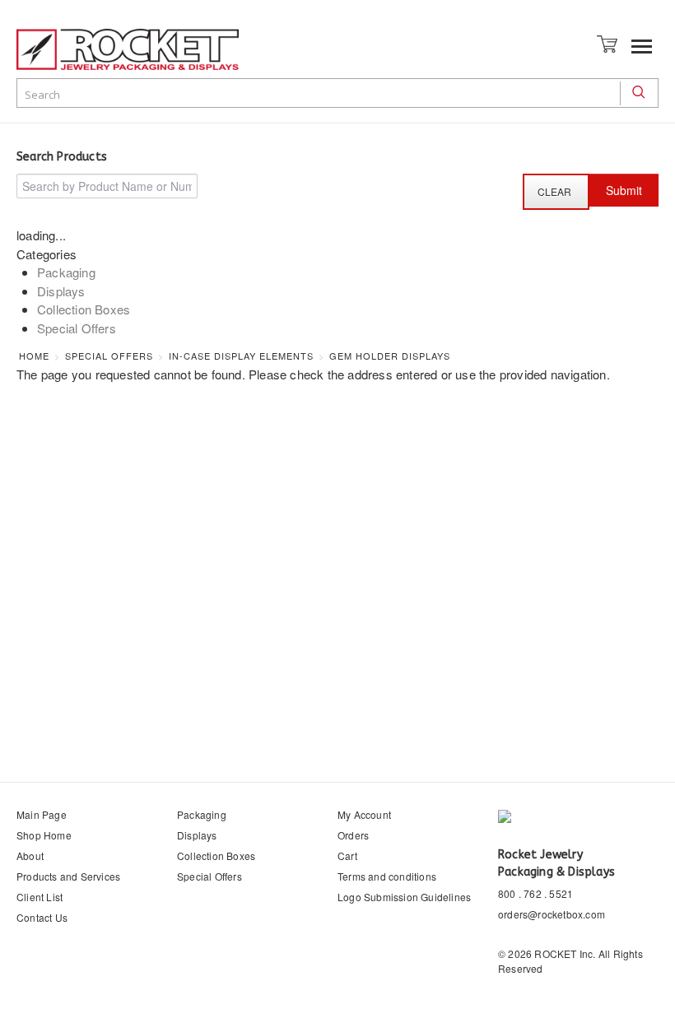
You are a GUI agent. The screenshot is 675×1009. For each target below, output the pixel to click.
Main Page (41, 814)
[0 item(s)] (609, 42)
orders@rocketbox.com (551, 914)
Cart (347, 856)
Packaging (66, 272)
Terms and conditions (387, 876)
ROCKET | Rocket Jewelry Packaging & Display (127, 49)
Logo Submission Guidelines (404, 897)
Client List (39, 897)
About (30, 856)
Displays (61, 291)
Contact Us (42, 917)
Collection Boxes (83, 309)
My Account (364, 814)
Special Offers (76, 328)
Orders (353, 835)
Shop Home (44, 835)
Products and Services (68, 876)
